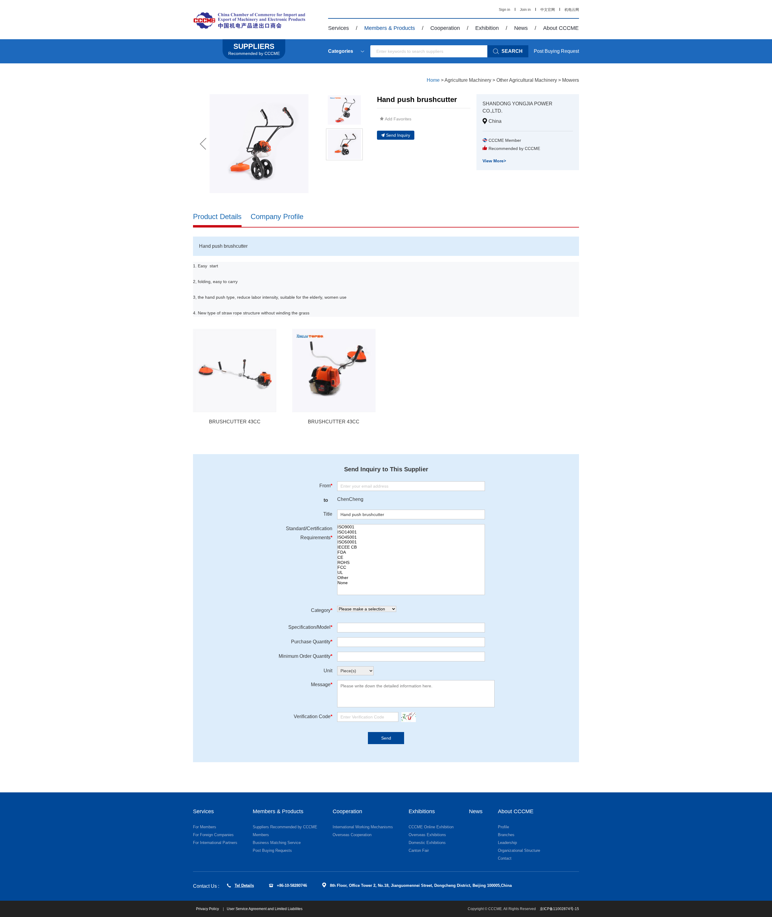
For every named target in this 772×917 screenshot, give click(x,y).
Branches (506, 835)
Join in (525, 10)
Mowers (570, 80)
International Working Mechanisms (363, 827)
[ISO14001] (411, 532)
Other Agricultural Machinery (526, 80)
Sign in (504, 10)
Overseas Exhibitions (427, 835)
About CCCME (561, 28)
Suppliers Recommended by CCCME (285, 827)
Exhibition (487, 28)
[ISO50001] (411, 542)
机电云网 (572, 10)
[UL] (411, 572)
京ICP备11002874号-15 (559, 909)
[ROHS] (411, 562)
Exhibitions (422, 811)
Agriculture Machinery (468, 80)
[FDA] (411, 552)
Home (433, 80)
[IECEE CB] (411, 547)
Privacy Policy (208, 909)
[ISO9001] (411, 527)
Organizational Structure (519, 850)
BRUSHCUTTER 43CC (235, 421)
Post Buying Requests (272, 850)
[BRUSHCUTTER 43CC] (234, 370)
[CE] (411, 557)
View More (494, 160)
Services (338, 28)
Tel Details (244, 885)
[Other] (411, 577)
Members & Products (389, 28)
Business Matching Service (277, 842)
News (521, 28)
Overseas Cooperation (352, 835)
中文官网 (547, 10)
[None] (411, 582)
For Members (204, 827)
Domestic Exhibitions (427, 842)
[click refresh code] (407, 717)
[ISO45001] (411, 537)
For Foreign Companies (213, 835)
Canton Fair (419, 850)
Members (261, 835)
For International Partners (215, 842)
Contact (504, 858)
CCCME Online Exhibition (431, 827)
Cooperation (445, 28)
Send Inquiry (398, 135)
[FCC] (411, 567)
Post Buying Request (556, 51)
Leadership (507, 842)
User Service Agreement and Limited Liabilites (264, 909)
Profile (503, 827)
